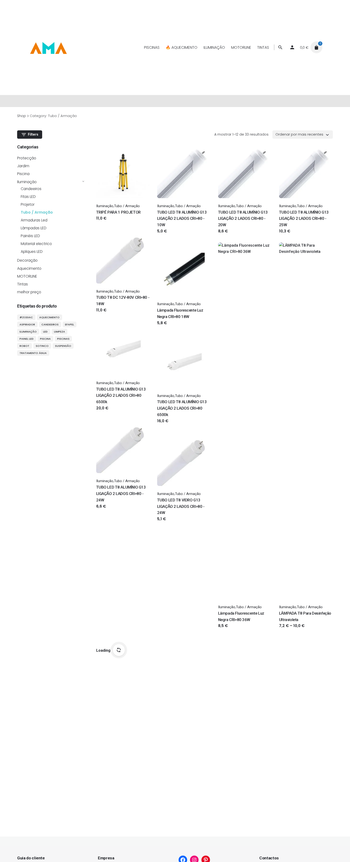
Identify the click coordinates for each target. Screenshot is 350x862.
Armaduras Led (34, 220)
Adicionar (104, 223)
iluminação (28, 331)
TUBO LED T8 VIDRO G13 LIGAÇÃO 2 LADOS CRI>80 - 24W (181, 506)
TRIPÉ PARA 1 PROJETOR (118, 212)
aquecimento (49, 317)
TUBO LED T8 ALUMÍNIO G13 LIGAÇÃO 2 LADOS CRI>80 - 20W (243, 218)
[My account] (292, 47)
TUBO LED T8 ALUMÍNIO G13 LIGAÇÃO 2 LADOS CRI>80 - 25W (304, 218)
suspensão (63, 346)
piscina (45, 339)
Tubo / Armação (37, 212)
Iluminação (27, 181)
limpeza (59, 331)
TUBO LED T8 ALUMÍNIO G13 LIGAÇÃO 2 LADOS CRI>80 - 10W (182, 218)
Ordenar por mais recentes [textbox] (299, 134)
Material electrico (36, 243)
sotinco (42, 346)
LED (45, 331)
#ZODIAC (26, 317)
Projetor (28, 204)
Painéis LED (30, 235)
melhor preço (29, 291)
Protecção (26, 158)
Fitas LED (28, 196)
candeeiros (50, 324)
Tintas (22, 284)
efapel (69, 324)
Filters (33, 134)
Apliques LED (32, 251)
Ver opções (228, 236)
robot (24, 346)
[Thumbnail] (48, 47)
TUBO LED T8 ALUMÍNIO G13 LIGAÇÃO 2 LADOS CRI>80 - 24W (121, 493)
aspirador (27, 324)
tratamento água (33, 353)
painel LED (27, 339)
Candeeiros (31, 188)
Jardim (23, 165)
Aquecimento (29, 268)
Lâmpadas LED (33, 227)
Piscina (23, 173)
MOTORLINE (27, 276)
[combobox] (302, 134)
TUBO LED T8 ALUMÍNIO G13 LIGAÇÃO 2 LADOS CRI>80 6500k (121, 395)
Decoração (27, 260)
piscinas (63, 339)
